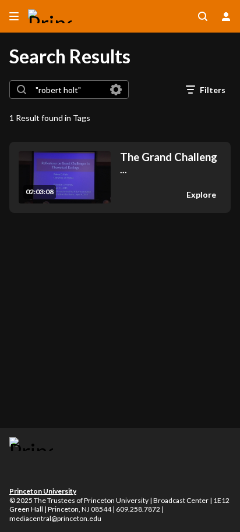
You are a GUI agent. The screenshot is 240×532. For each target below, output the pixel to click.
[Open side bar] (14, 16)
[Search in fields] (116, 89)
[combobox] (68, 89)
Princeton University (42, 491)
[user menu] (226, 16)
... (168, 163)
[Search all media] (202, 16)
